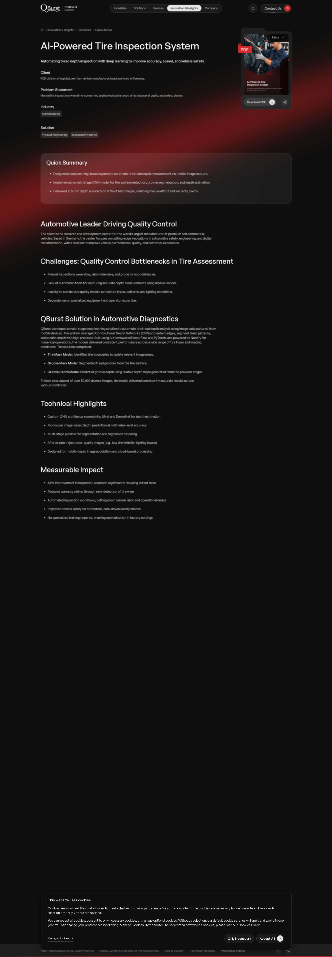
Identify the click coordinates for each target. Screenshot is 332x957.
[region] (166, 916)
